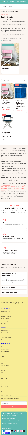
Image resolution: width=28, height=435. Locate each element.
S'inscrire (14, 407)
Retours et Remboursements (8, 389)
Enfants (10, 11)
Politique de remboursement (9, 415)
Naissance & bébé (5, 308)
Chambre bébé (5, 314)
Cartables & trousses (6, 337)
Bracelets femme (5, 346)
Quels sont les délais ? (8, 287)
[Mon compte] (19, 6)
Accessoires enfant (6, 330)
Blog (2, 391)
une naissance (6, 185)
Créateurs (3, 372)
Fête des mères (5, 365)
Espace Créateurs (5, 386)
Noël (2, 363)
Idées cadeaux (5, 360)
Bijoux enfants (4, 335)
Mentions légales (6, 426)
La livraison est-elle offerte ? (10, 292)
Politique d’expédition (7, 420)
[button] (22, 6)
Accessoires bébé (5, 311)
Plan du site (14, 426)
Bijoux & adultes (5, 343)
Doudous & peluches (6, 316)
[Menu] (25, 6)
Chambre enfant (5, 332)
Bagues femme (5, 351)
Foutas (2, 356)
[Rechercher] (16, 6)
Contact (3, 382)
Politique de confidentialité (8, 418)
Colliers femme (5, 349)
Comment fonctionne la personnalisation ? (9, 274)
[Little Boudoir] (6, 6)
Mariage (3, 370)
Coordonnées (16, 420)
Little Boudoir (4, 11)
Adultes (3, 354)
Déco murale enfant (6, 339)
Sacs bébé (3, 323)
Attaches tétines (5, 318)
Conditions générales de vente (9, 423)
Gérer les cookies (6, 428)
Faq (2, 384)
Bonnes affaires (5, 375)
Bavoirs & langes (5, 321)
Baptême (3, 368)
